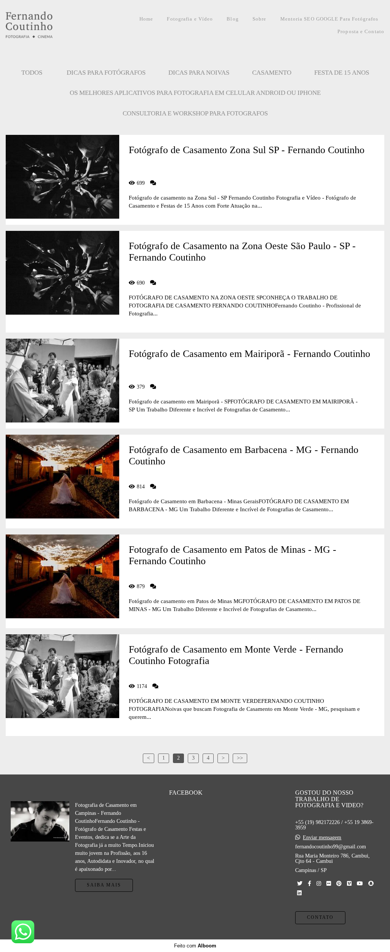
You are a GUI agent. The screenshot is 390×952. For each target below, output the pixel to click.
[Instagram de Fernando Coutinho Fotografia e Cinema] (318, 883)
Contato (320, 917)
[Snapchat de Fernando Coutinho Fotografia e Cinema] (371, 883)
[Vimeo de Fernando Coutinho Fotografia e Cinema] (349, 883)
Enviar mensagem (322, 837)
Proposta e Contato (360, 31)
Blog (232, 19)
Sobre (260, 19)
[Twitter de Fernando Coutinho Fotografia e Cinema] (299, 883)
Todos (31, 72)
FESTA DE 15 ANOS (341, 72)
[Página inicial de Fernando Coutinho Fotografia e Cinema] (45, 25)
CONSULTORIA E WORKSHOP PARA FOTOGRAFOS (195, 113)
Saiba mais (104, 885)
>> (240, 758)
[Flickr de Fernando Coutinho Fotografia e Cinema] (328, 883)
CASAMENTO (271, 72)
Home (146, 19)
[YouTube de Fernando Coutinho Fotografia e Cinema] (360, 883)
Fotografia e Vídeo (190, 19)
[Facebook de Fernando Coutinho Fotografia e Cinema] (309, 883)
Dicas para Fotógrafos (106, 72)
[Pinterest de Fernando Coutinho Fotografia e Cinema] (339, 883)
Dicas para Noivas (198, 72)
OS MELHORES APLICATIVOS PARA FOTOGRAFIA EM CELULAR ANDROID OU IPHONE (195, 92)
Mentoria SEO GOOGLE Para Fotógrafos (329, 19)
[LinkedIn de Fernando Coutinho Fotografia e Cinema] (299, 893)
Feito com (195, 946)
